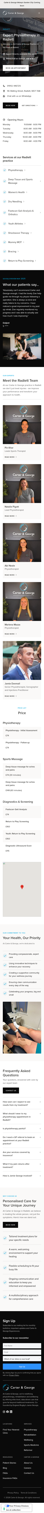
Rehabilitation (30, 1434)
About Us (28, 1462)
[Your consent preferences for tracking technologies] (4, 1509)
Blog (5, 1467)
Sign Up (22, 1367)
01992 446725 (14, 85)
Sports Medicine (31, 1445)
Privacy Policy (14, 1375)
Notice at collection (12, 1510)
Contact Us (29, 1473)
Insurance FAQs (10, 1478)
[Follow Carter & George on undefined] (4, 1412)
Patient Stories (9, 1462)
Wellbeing (28, 1439)
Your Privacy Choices (19, 1506)
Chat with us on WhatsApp (19, 96)
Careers (27, 1467)
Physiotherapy (30, 1429)
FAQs (5, 1473)
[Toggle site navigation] (39, 13)
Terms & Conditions (28, 1492)
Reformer (28, 1450)
